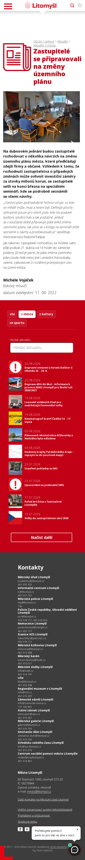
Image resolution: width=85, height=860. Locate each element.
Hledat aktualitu (20, 340)
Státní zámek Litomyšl (34, 710)
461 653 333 (25, 584)
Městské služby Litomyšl (35, 667)
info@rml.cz (25, 692)
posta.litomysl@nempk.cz (32, 627)
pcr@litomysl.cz (27, 616)
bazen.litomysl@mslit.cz (32, 659)
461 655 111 (25, 631)
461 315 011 (25, 663)
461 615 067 (25, 717)
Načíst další (41, 537)
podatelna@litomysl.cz (31, 581)
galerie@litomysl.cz (29, 724)
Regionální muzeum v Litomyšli (40, 688)
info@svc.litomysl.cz (29, 746)
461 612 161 (25, 595)
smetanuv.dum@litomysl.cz (34, 735)
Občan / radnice (43, 41)
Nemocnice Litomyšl (32, 623)
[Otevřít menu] (8, 6)
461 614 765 (25, 728)
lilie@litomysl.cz (27, 681)
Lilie (21, 678)
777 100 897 (25, 707)
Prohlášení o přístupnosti (34, 815)
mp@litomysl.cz (27, 602)
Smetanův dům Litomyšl (35, 732)
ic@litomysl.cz (26, 591)
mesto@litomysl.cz (39, 791)
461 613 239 (25, 739)
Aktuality (62, 41)
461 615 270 (25, 750)
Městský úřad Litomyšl (34, 577)
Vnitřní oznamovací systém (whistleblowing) (45, 809)
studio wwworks (58, 847)
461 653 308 (25, 685)
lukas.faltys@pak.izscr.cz (32, 638)
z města (27, 314)
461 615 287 (25, 696)
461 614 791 (25, 674)
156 (20, 606)
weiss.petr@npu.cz (29, 714)
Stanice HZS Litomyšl (32, 634)
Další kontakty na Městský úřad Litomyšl (43, 799)
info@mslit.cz (25, 670)
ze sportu (17, 323)
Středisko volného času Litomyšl (41, 743)
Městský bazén (28, 656)
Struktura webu (27, 821)
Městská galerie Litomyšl (36, 721)
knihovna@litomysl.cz (30, 649)
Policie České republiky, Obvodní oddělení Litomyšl (47, 611)
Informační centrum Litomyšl (38, 588)
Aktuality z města (44, 45)
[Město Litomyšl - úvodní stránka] (40, 5)
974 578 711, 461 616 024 (32, 620)
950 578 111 (25, 641)
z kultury (46, 314)
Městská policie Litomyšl (35, 599)
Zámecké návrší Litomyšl (35, 699)
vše (12, 314)
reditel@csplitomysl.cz (31, 757)
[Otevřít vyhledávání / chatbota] (72, 5)
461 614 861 (25, 761)
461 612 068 (25, 652)
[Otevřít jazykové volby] (80, 5)
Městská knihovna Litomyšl (37, 645)
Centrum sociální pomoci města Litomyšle (48, 753)
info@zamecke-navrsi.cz (32, 703)
